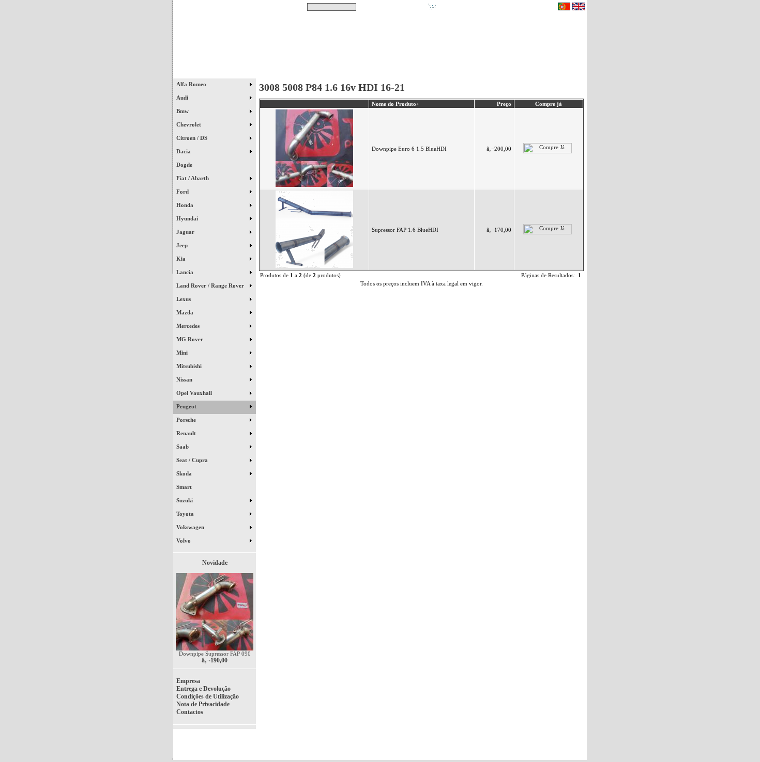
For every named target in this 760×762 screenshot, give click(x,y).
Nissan (185, 379)
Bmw (183, 111)
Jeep (182, 245)
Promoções (390, 72)
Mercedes (188, 326)
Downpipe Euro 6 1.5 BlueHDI (409, 149)
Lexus (184, 299)
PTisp (577, 747)
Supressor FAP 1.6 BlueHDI (405, 230)
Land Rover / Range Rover (211, 285)
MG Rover (190, 339)
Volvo (184, 540)
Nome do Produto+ (395, 104)
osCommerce (506, 747)
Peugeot (187, 406)
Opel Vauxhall (195, 393)
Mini (182, 353)
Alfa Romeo (192, 84)
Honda (185, 205)
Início (215, 72)
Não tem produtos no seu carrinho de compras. (496, 7)
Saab (183, 446)
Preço (504, 104)
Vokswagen (191, 527)
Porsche (186, 420)
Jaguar (186, 232)
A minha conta (473, 72)
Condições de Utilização (207, 696)
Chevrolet (189, 124)
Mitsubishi (189, 366)
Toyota (185, 514)
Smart (188, 487)
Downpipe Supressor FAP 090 (215, 653)
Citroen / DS (192, 138)
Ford (183, 191)
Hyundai (188, 218)
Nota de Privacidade (203, 704)
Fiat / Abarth (193, 178)
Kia (181, 259)
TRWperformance (563, 741)
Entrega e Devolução (203, 688)
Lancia (185, 272)
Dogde (189, 165)
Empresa (188, 681)
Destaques (307, 72)
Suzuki (185, 500)
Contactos (556, 72)
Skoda (184, 473)
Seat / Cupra (192, 460)
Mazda (185, 312)
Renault (186, 433)
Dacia (184, 151)
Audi (183, 97)
